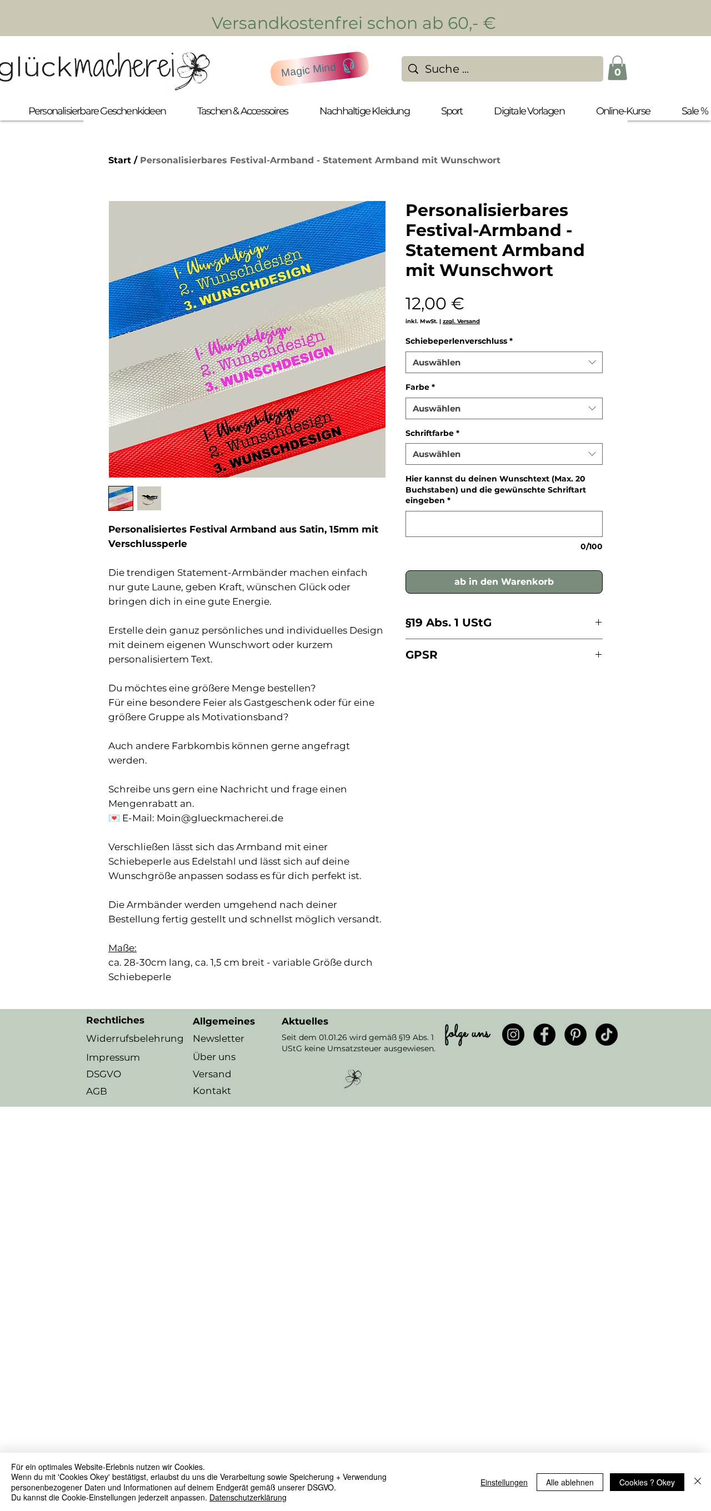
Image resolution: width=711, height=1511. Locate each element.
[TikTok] (606, 1034)
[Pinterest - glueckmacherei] (575, 1034)
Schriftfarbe (432, 433)
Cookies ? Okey (647, 1482)
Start (119, 160)
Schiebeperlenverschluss (459, 341)
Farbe (420, 387)
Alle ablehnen (570, 1482)
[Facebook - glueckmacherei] (544, 1034)
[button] (617, 68)
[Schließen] (697, 1482)
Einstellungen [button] (504, 1482)
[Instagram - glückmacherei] (513, 1034)
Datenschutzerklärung (248, 1497)
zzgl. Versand (461, 321)
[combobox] (504, 362)
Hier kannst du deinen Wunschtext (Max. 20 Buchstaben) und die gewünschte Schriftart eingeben (495, 489)
